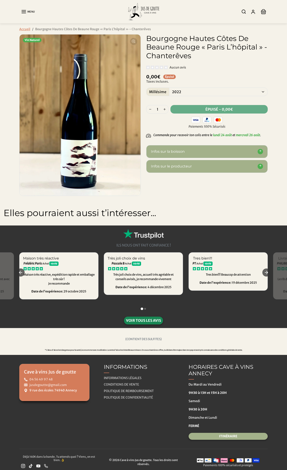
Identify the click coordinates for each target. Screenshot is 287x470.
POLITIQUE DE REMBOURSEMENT (129, 391)
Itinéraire (228, 436)
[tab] (142, 308)
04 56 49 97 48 (41, 379)
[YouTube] (38, 466)
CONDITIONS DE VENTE (121, 384)
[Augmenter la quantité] (165, 109)
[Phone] (46, 466)
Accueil (24, 29)
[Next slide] (280, 229)
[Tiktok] (31, 466)
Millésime (157, 92)
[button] (27, 11)
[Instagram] (23, 466)
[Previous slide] (7, 229)
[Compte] (253, 11)
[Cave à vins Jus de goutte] (143, 11)
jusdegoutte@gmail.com (48, 385)
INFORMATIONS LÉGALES (122, 378)
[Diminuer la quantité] (150, 109)
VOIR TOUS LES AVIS (143, 320)
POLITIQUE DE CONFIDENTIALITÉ (128, 397)
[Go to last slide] (21, 272)
